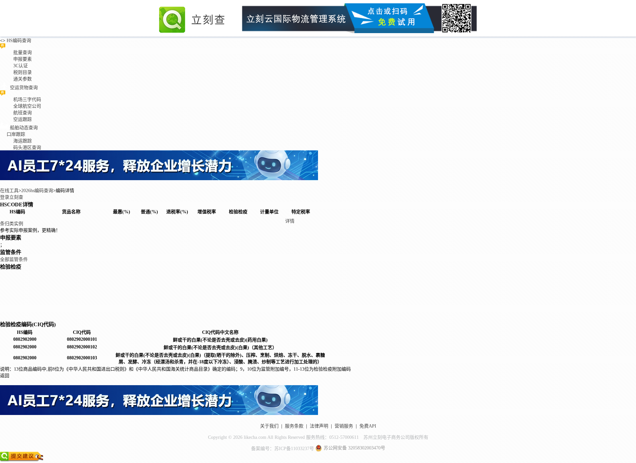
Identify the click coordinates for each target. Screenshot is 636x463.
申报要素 (22, 59)
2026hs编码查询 (37, 190)
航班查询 (22, 112)
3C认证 (20, 65)
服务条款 (294, 426)
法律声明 (319, 426)
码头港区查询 (27, 147)
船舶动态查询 (24, 127)
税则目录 (22, 72)
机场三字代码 (27, 99)
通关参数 (22, 79)
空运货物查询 (24, 87)
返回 (4, 375)
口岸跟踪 (16, 134)
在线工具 (9, 190)
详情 (289, 221)
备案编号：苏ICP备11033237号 (282, 448)
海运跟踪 (22, 140)
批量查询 (22, 52)
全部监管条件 (14, 259)
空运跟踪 (22, 119)
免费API (367, 426)
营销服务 (344, 426)
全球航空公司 (27, 106)
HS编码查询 (18, 40)
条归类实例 (11, 223)
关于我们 (269, 426)
